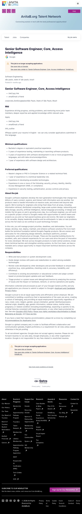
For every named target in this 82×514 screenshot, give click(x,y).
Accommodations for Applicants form (20, 320)
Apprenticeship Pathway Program (18, 415)
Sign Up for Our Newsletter (63, 489)
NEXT (15, 457)
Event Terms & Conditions (62, 503)
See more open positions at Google (41, 367)
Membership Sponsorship (29, 427)
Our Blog (62, 413)
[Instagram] (4, 11)
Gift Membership (29, 446)
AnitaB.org (26, 506)
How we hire (31, 314)
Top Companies (40, 441)
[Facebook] (8, 11)
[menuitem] (43, 93)
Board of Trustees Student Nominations (6, 426)
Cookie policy (46, 386)
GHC (14, 479)
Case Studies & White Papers (40, 406)
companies (24, 37)
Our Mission (6, 403)
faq (74, 11)
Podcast (61, 416)
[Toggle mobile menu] (78, 3)
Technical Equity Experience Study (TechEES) (41, 417)
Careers (4, 443)
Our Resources (62, 404)
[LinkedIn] (13, 11)
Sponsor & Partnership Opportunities (29, 419)
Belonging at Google (13, 314)
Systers (27, 441)
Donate (27, 406)
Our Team (5, 411)
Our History (6, 407)
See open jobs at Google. (19, 66)
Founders (16, 422)
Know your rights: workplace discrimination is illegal (55, 311)
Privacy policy (36, 386)
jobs (15, 37)
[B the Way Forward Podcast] (18, 500)
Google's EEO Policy (24, 311)
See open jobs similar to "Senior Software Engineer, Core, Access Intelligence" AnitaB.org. (42, 69)
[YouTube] (10, 500)
